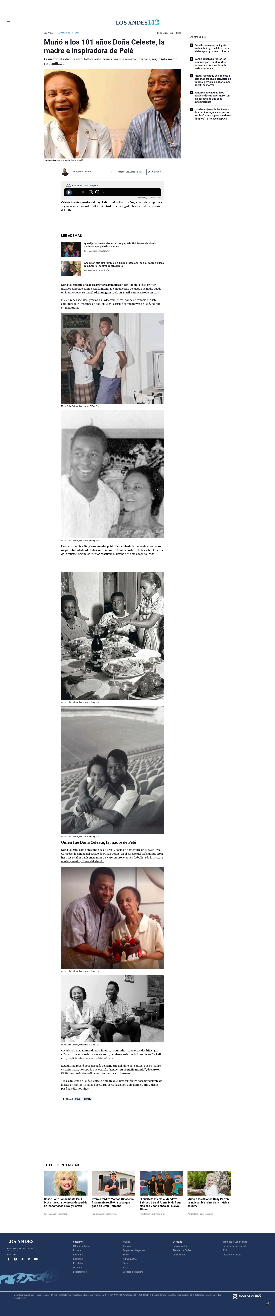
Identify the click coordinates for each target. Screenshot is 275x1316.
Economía (78, 1254)
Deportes (77, 1267)
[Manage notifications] (268, 1303)
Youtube (36, 1259)
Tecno (126, 1263)
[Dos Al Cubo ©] (247, 1298)
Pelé (77, 1099)
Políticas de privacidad (234, 1246)
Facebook (8, 1259)
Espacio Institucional (133, 1271)
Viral (125, 1267)
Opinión (127, 1246)
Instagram (15, 1259)
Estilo (126, 1254)
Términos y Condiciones (235, 1241)
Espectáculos (64, 32)
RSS (225, 1250)
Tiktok (22, 1259)
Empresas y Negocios (134, 1250)
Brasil (87, 1099)
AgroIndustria (130, 1259)
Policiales (78, 1263)
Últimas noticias (81, 1246)
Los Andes (48, 33)
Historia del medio (232, 1254)
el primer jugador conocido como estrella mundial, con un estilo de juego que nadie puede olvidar (111, 288)
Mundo (126, 1241)
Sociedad (78, 1259)
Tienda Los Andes (182, 1250)
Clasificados (179, 1254)
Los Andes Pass (181, 1246)
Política (77, 1250)
